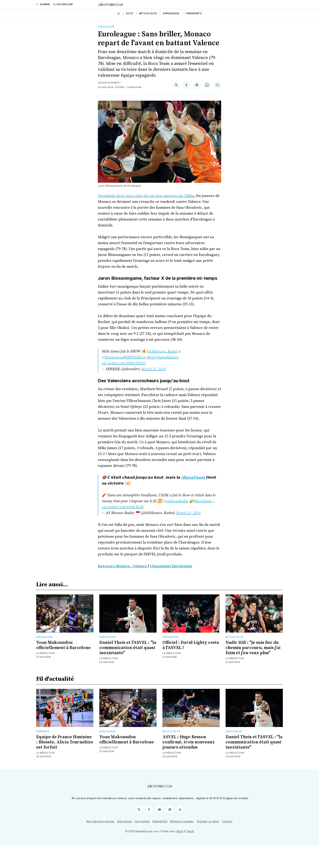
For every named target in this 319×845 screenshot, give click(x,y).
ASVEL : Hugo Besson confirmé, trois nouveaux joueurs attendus (188, 742)
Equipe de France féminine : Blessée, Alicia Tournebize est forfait (64, 742)
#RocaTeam (202, 501)
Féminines (42, 731)
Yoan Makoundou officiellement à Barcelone (63, 645)
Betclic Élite (171, 731)
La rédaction (45, 653)
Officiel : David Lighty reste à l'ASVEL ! (190, 645)
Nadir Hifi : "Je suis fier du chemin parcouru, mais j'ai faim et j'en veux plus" (253, 648)
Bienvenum (124, 821)
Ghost (179, 831)
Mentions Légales (182, 821)
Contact (227, 821)
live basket (142, 821)
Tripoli (190, 831)
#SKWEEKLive (134, 357)
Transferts (193, 13)
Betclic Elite (148, 13)
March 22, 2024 (153, 369)
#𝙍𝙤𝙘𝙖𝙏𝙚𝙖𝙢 (193, 477)
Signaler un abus (208, 821)
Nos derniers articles (100, 821)
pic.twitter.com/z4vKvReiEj (123, 507)
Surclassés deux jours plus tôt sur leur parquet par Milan (146, 196)
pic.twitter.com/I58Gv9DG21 (124, 363)
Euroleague (171, 13)
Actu (129, 13)
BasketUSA (160, 821)
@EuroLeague (112, 357)
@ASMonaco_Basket (161, 351)
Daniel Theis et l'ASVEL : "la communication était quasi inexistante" (127, 648)
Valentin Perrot (109, 82)
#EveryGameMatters (163, 357)
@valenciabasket (175, 501)
